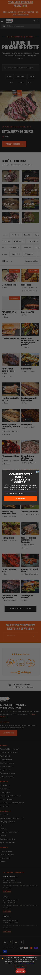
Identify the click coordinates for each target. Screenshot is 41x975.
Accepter (20, 971)
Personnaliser (20, 967)
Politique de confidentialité (27, 963)
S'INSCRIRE (20, 498)
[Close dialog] (37, 472)
